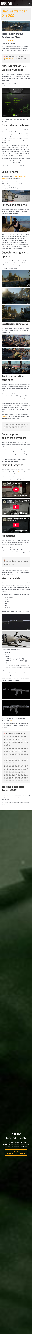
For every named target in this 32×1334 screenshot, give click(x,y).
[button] (29, 3)
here (11, 720)
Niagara (20, 471)
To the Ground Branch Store (16, 1152)
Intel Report (12, 40)
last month (4, 416)
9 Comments (5, 40)
